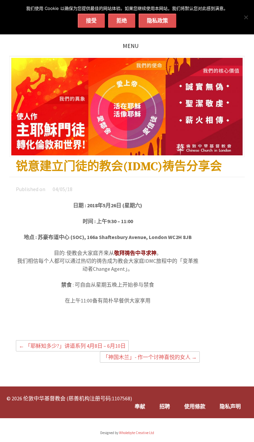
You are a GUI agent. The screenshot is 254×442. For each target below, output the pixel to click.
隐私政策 (157, 20)
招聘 (164, 406)
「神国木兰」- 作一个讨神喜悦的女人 (150, 357)
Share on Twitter (118, 325)
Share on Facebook (107, 325)
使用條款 (194, 406)
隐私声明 (230, 406)
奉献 (140, 406)
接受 (91, 20)
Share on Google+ (130, 325)
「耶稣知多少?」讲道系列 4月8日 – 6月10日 (72, 345)
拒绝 (121, 20)
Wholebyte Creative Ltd (136, 432)
